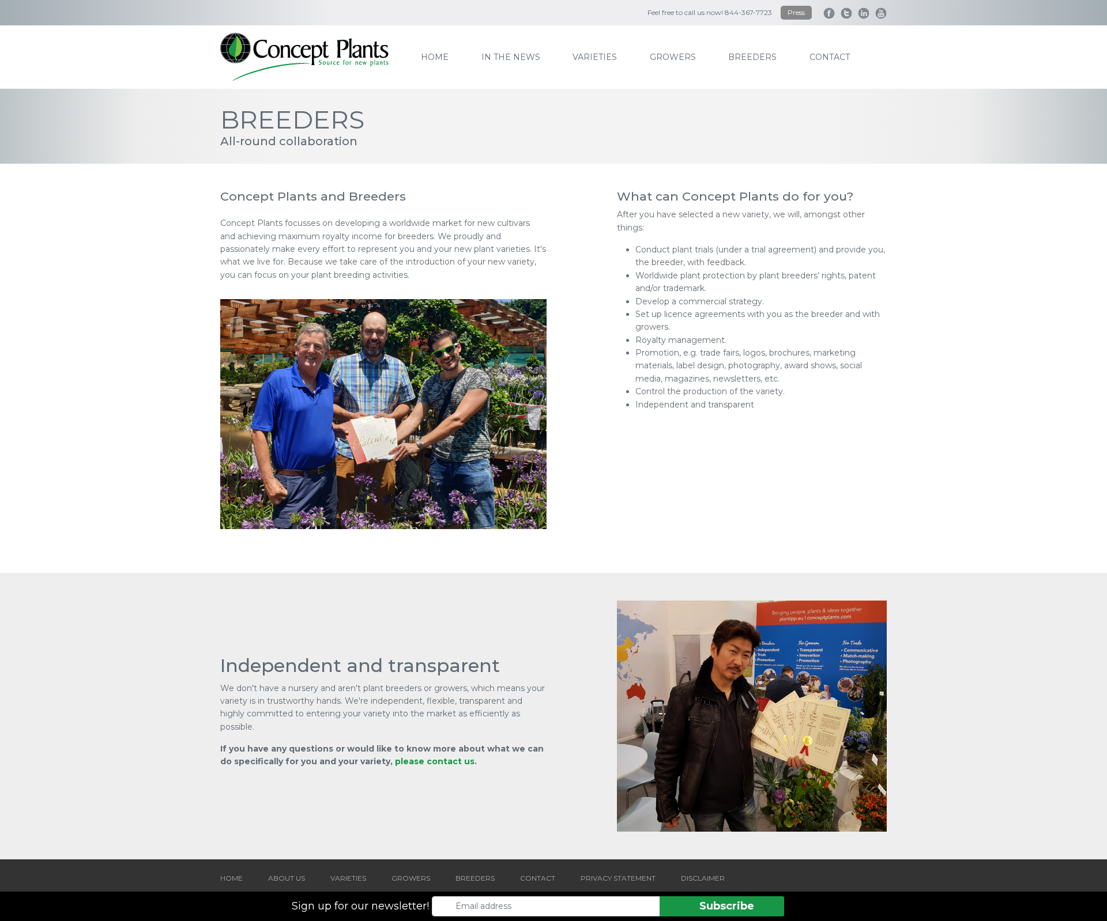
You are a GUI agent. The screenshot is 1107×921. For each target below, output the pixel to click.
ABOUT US (286, 878)
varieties (595, 57)
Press (796, 12)
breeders (752, 57)
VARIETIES (348, 878)
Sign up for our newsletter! (360, 906)
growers (673, 57)
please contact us (435, 761)
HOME (231, 878)
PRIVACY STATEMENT (618, 878)
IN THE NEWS (510, 57)
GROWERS (410, 878)
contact (829, 57)
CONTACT (537, 878)
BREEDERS (475, 878)
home (435, 57)
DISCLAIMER (703, 878)
